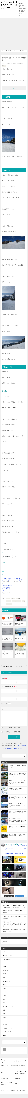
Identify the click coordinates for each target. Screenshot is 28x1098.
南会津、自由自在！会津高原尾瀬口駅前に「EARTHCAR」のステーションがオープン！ (17, 775)
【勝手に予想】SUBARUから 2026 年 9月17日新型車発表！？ (17, 812)
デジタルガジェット (8, 1006)
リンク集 (17, 1083)
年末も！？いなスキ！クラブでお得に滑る (7, 624)
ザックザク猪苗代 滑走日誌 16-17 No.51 (20, 637)
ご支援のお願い (5, 1078)
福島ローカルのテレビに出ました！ (20, 624)
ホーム (2, 1072)
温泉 (4, 999)
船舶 (4, 1013)
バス (4, 1021)
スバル (4, 963)
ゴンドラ (8, 601)
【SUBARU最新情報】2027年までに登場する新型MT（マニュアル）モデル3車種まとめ (17, 797)
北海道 (4, 988)
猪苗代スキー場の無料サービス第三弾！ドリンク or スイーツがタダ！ (20, 654)
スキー (3, 65)
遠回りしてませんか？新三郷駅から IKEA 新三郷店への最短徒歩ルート (17, 805)
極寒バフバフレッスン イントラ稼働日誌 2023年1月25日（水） (7, 638)
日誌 (24, 601)
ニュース (5, 995)
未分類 (4, 1035)
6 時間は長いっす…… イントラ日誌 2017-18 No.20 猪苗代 (21, 666)
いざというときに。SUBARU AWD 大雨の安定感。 (17, 766)
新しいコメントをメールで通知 (11, 727)
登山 (4, 1010)
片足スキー (9, 604)
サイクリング (6, 970)
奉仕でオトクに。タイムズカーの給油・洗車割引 (17, 827)
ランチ (8, 598)
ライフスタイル (7, 981)
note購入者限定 (7, 1032)
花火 (4, 952)
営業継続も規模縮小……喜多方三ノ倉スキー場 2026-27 (17, 789)
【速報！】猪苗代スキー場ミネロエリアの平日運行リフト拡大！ (8, 666)
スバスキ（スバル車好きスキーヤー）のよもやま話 (9, 5)
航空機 (4, 1017)
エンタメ (5, 992)
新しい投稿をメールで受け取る (11, 732)
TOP (13, 1061)
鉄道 (4, 977)
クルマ (4, 973)
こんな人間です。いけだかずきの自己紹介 (20, 1072)
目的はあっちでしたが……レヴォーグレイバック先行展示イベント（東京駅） (17, 782)
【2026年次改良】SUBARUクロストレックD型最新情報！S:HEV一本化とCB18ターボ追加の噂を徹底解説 (17, 820)
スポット (5, 1002)
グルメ (4, 984)
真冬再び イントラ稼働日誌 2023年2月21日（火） (7, 653)
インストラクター (16, 601)
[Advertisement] (14, 33)
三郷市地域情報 (7, 959)
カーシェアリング (7, 955)
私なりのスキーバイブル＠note (6, 1083)
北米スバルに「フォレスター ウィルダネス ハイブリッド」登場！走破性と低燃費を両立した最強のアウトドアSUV (14, 924)
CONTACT (17, 1078)
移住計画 (5, 1024)
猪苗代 (13, 598)
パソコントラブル (7, 1028)
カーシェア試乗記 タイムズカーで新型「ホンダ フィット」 (17, 835)
